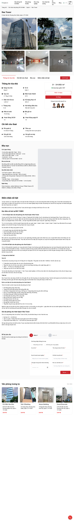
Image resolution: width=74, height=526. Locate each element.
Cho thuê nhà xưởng (45, 2)
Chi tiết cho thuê (22, 78)
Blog (60, 3)
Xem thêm (69, 384)
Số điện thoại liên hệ (58, 355)
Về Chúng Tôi (53, 2)
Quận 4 (28, 7)
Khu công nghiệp (36, 2)
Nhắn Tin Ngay (58, 92)
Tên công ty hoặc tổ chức (59, 348)
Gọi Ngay (58, 97)
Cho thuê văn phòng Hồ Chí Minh (16, 7)
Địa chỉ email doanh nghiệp (38, 355)
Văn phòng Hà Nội (28, 2)
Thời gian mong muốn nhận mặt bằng (40, 363)
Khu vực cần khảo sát (58, 362)
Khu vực (32, 78)
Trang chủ (4, 7)
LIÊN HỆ (70, 2)
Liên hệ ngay (65, 78)
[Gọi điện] (70, 517)
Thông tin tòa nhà (9, 78)
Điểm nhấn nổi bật (44, 78)
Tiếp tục (64, 372)
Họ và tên (33, 348)
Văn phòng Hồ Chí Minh (18, 2)
